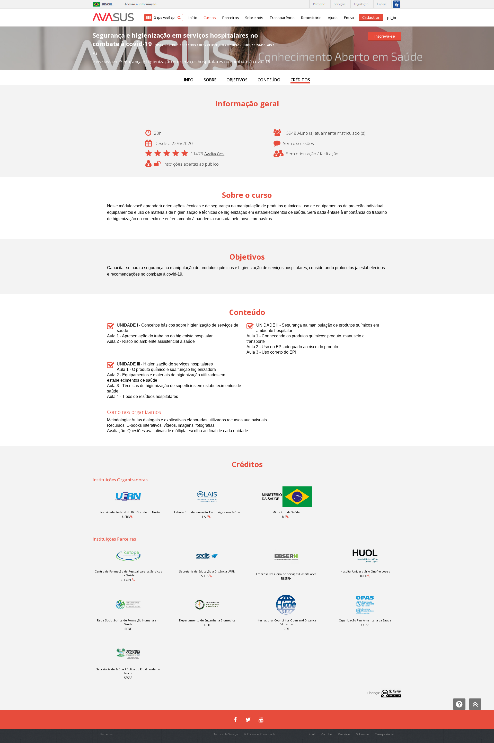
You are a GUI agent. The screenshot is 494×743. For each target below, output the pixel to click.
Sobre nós (254, 17)
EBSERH (286, 578)
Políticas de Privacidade (259, 734)
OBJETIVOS (237, 80)
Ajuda (333, 17)
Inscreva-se (384, 36)
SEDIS (205, 576)
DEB (207, 625)
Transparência (282, 17)
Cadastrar (371, 17)
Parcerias (106, 734)
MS (284, 517)
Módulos (111, 62)
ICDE (286, 629)
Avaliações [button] (214, 154)
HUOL (363, 576)
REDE (128, 629)
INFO (188, 80)
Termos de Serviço (226, 734)
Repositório (311, 17)
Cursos (210, 17)
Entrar (349, 17)
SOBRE (210, 80)
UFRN (126, 517)
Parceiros (230, 17)
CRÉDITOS (300, 80)
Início (192, 17)
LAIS (205, 517)
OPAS (365, 625)
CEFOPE (126, 580)
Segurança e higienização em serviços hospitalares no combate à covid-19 (195, 61)
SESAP (128, 678)
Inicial (311, 734)
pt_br (392, 17)
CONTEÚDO (269, 80)
